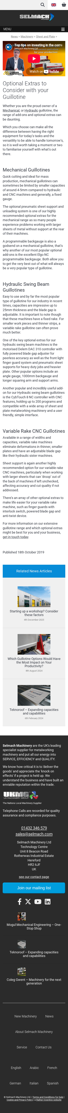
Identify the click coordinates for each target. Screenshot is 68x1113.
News (14, 36)
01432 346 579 (34, 828)
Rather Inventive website (48, 1099)
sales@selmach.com (34, 834)
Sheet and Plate (45, 36)
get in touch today (15, 537)
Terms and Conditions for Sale (47, 1097)
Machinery (27, 36)
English (54, 5)
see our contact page (34, 877)
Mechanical (11, 110)
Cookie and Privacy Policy (20, 1099)
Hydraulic (31, 110)
